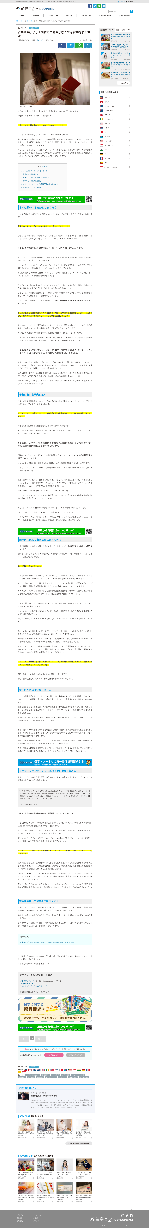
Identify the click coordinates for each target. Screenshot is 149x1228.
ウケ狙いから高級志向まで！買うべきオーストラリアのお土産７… (84, 1134)
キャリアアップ (51, 1077)
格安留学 (31, 1077)
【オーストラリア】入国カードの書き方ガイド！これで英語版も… (64, 1197)
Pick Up (69, 15)
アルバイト (62, 1077)
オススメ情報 (84, 1077)
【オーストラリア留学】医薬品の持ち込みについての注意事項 (26, 1197)
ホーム (22, 15)
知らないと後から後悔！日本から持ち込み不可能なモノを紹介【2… (26, 1174)
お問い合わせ (124, 15)
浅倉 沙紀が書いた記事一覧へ (79, 1143)
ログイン (122, 1)
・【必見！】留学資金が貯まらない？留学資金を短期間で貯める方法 (47, 942)
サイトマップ (37, 1215)
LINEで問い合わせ (27, 981)
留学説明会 (20, 1221)
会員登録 (130, 1)
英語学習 (22, 1077)
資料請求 (19, 1218)
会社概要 (36, 1218)
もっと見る (124, 83)
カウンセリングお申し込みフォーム (33, 986)
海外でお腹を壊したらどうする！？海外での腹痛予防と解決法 (64, 1134)
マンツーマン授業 (78, 1075)
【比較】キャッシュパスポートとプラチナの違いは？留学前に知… (84, 1174)
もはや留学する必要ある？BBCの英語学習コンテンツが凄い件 (26, 1134)
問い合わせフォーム (27, 984)
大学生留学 (65, 1075)
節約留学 (40, 1077)
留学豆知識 (72, 1077)
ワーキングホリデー (32, 1075)
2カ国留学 (45, 1075)
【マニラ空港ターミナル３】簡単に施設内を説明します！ (45, 1174)
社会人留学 (55, 1075)
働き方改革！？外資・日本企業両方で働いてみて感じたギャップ (45, 1134)
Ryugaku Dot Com (118, 1225)
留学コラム (30, 21)
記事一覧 (36, 15)
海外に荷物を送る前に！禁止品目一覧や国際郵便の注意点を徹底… (84, 1197)
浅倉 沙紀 (40, 40)
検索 (131, 11)
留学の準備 (34, 28)
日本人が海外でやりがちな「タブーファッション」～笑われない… (64, 1174)
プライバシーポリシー (39, 1221)
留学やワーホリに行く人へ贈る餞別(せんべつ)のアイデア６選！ (45, 1197)
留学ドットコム (20, 21)
